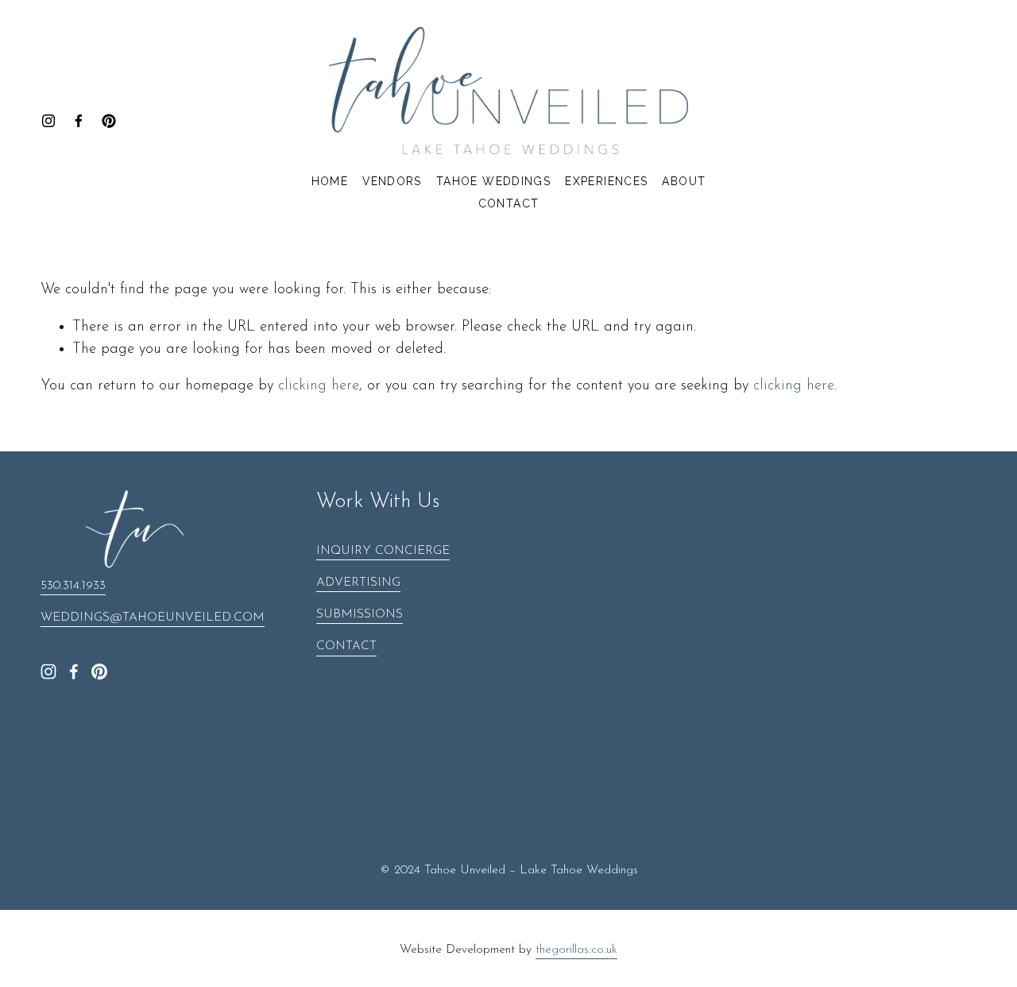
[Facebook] (79, 121)
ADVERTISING (358, 582)
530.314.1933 (73, 585)
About (684, 181)
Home (330, 181)
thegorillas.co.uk (576, 949)
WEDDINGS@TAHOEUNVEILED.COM (153, 617)
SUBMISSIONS (359, 614)
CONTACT (346, 646)
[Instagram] (48, 121)
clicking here (318, 385)
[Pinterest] (109, 121)
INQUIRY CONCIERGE (383, 550)
